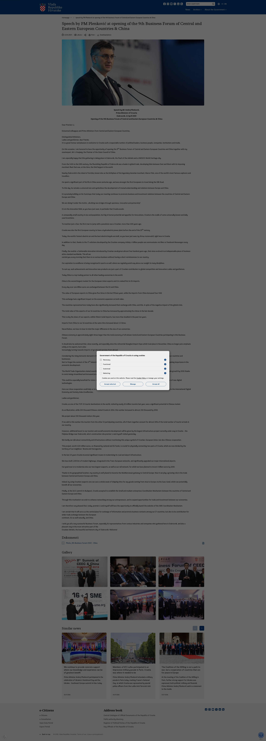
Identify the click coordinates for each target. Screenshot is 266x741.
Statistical (106, 369)
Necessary (106, 360)
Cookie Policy (141, 378)
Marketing (106, 373)
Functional (106, 364)
